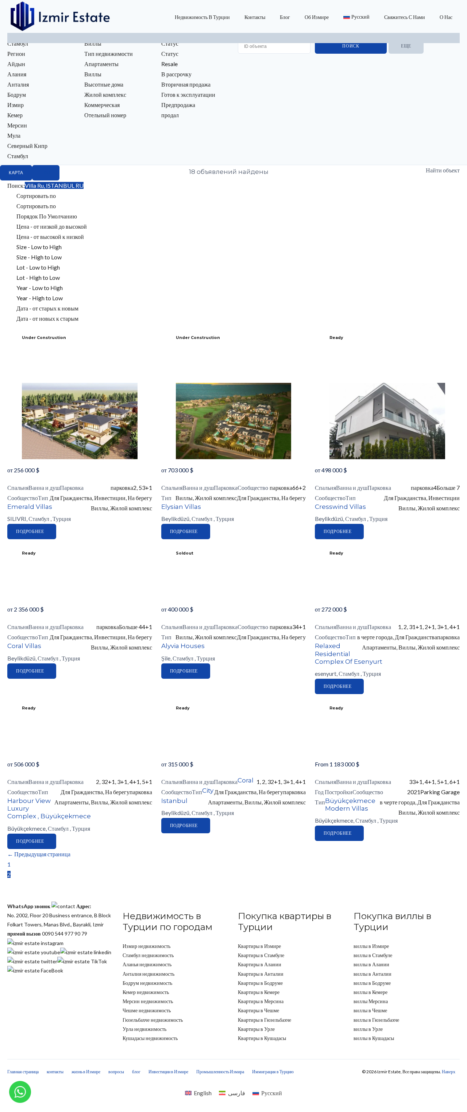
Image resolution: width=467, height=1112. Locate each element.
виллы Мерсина (371, 1001)
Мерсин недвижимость (148, 1001)
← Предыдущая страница (38, 853)
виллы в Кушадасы (374, 1038)
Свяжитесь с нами (404, 17)
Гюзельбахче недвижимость (153, 1020)
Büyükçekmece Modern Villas (350, 804)
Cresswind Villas (340, 506)
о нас (446, 17)
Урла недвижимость (144, 1029)
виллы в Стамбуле (373, 955)
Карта (16, 172)
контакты (254, 17)
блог (285, 17)
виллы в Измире (371, 946)
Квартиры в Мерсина (260, 1001)
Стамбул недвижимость (148, 955)
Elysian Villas (181, 506)
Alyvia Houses (183, 646)
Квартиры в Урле (256, 1029)
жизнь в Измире (86, 1071)
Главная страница (23, 1071)
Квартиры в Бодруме (260, 983)
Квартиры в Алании (259, 964)
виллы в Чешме (370, 1010)
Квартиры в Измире (259, 946)
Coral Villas (24, 646)
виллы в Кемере (370, 992)
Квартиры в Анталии (260, 974)
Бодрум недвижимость (147, 983)
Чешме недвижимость (147, 1010)
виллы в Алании (371, 964)
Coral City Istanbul (207, 790)
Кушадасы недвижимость (150, 1038)
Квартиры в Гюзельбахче (264, 1020)
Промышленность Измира (220, 1071)
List (46, 172)
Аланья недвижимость (147, 964)
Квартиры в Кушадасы (262, 1038)
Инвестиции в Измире (168, 1071)
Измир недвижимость (146, 946)
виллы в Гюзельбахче (376, 1020)
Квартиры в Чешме (258, 1010)
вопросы (116, 1071)
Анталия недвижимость (148, 974)
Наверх (448, 1071)
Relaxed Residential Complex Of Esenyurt (348, 653)
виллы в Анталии (372, 974)
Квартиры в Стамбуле (261, 955)
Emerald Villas (29, 506)
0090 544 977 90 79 (47, 933)
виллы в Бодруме (372, 983)
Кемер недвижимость (146, 992)
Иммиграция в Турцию (273, 1071)
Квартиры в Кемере (258, 992)
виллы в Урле (368, 1029)
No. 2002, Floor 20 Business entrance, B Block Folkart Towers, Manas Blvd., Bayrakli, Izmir (59, 915)
